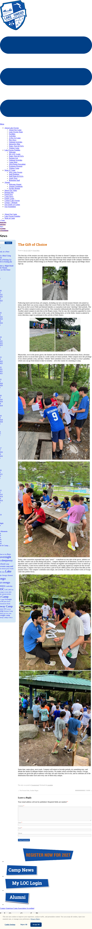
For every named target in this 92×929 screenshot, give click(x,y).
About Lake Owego (11, 128)
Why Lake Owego (15, 172)
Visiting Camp (14, 148)
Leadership (8, 586)
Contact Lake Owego (12, 200)
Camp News (8, 196)
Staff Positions (14, 174)
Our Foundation (10, 207)
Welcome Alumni (15, 184)
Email (20, 828)
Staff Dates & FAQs (16, 176)
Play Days (12, 140)
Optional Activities (15, 142)
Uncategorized (35, 785)
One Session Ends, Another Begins (28, 790)
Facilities (12, 134)
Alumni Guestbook (16, 186)
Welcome (12, 152)
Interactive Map (14, 144)
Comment (21, 806)
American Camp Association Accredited (20, 908)
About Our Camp (15, 130)
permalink (50, 785)
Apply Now (13, 178)
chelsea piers (5, 568)
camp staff (9, 566)
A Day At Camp (15, 138)
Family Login (9, 198)
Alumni (7, 182)
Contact (2, 908)
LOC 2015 (8, 590)
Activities (12, 136)
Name (20, 822)
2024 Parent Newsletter (17, 164)
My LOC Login (14, 154)
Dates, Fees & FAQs (16, 146)
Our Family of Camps (12, 205)
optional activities (6, 594)
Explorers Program (15, 166)
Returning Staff (14, 180)
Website (20, 833)
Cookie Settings (10, 924)
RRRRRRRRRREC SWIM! (83, 790)
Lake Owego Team (16, 132)
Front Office (36, 250)
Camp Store (13, 162)
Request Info (9, 192)
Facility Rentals (14, 188)
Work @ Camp (9, 170)
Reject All (24, 924)
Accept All (36, 924)
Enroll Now (8, 194)
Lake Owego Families (12, 150)
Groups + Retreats (10, 202)
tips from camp (7, 613)
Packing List (13, 158)
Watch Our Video (10, 190)
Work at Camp (9, 218)
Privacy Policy (35, 919)
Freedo (11, 568)
